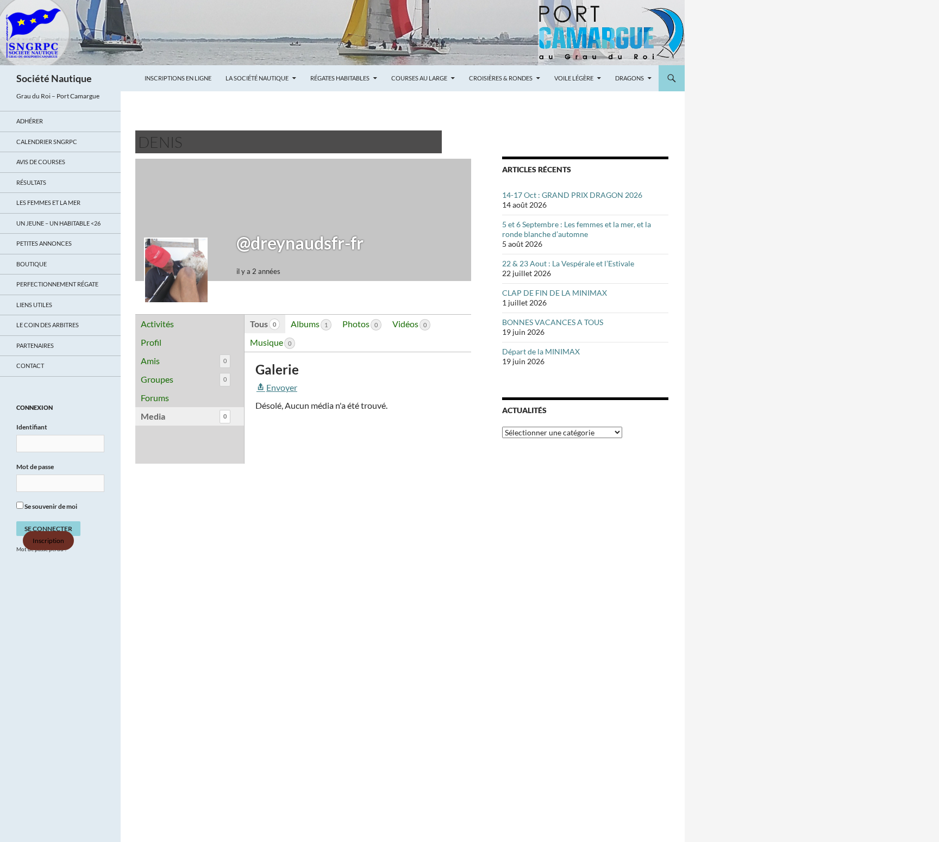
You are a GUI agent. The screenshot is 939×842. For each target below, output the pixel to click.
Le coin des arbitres (47, 324)
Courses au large (419, 78)
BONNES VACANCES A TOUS (552, 322)
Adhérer (29, 120)
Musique (270, 342)
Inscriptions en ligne (178, 78)
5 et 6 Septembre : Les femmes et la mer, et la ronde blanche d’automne (576, 229)
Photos (360, 324)
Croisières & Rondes (501, 78)
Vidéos (409, 324)
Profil (151, 342)
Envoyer (281, 387)
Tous (263, 324)
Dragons (629, 78)
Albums (309, 324)
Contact (30, 365)
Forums (155, 397)
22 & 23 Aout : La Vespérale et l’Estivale (568, 263)
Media (184, 416)
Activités (157, 324)
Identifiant (31, 427)
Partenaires (35, 345)
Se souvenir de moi (50, 506)
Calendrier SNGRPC (46, 141)
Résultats (31, 182)
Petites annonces (44, 243)
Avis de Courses (40, 161)
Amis (184, 360)
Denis (160, 142)
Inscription (48, 541)
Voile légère (573, 78)
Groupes (184, 379)
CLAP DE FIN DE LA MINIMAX (554, 292)
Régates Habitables (340, 78)
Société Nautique (54, 78)
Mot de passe (35, 467)
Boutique (31, 263)
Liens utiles (34, 304)
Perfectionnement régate (57, 284)
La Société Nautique (257, 78)
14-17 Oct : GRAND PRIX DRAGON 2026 (572, 194)
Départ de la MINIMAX (541, 351)
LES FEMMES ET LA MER (48, 202)
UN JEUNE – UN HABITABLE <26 (58, 223)
